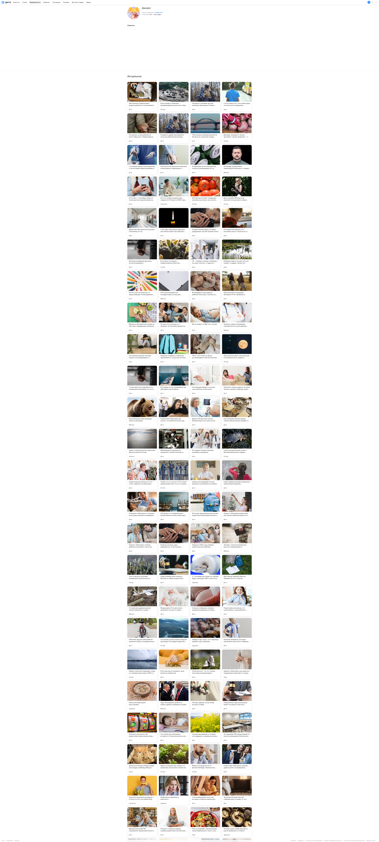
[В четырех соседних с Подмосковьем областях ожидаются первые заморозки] (174, 254)
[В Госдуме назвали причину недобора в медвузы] (205, 443)
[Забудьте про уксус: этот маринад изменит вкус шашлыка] (205, 633)
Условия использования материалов (354, 840)
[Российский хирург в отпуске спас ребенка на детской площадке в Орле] (205, 380)
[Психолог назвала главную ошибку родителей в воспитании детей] (174, 822)
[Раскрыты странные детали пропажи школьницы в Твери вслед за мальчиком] (205, 96)
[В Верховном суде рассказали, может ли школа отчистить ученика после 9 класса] (237, 696)
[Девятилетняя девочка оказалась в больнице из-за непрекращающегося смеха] (142, 223)
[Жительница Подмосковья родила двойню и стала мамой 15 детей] (142, 96)
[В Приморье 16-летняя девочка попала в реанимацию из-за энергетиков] (205, 160)
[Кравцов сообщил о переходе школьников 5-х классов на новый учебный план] (174, 349)
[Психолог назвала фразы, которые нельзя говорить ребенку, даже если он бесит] (237, 380)
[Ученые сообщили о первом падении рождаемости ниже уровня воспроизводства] (205, 601)
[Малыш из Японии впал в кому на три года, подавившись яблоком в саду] (142, 317)
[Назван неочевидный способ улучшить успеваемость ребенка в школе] (205, 475)
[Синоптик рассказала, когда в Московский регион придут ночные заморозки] (237, 443)
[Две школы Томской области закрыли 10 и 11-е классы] (237, 570)
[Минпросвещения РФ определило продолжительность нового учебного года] (142, 822)
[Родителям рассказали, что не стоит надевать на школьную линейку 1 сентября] (142, 475)
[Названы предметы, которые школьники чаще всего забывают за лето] (237, 633)
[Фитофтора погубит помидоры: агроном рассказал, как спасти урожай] (205, 191)
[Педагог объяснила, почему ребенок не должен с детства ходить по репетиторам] (142, 538)
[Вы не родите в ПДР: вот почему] (205, 317)
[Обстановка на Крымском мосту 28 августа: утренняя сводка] (205, 128)
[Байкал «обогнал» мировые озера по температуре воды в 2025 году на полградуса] (142, 664)
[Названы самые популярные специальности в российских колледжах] (237, 317)
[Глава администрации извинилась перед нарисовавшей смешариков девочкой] (237, 475)
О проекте (293, 840)
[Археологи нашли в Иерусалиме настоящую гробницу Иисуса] (142, 759)
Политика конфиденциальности (333, 840)
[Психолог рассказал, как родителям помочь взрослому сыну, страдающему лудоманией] (142, 727)
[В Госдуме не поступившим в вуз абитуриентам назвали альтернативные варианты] (174, 380)
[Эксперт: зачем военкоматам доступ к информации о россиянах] (237, 538)
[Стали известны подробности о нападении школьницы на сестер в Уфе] (142, 380)
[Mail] (3, 2)
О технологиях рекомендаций (313, 840)
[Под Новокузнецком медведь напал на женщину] (142, 412)
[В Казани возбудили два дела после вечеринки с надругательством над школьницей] (142, 254)
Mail (3, 840)
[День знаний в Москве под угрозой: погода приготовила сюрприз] (237, 191)
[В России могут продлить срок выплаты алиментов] (174, 664)
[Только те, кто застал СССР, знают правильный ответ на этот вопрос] (174, 475)
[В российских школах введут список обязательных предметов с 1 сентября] (237, 412)
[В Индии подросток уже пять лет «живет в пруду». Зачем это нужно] (237, 254)
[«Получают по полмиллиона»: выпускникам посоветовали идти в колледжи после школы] (174, 506)
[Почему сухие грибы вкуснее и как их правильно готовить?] (237, 822)
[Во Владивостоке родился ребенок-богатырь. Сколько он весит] (205, 286)
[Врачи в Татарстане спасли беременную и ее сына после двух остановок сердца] (205, 412)
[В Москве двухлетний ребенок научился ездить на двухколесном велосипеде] (142, 633)
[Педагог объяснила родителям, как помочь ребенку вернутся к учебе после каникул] (237, 506)
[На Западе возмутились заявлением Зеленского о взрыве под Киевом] (237, 160)
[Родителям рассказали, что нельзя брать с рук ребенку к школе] (237, 601)
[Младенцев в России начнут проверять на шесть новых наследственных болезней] (174, 601)
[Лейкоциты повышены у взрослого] (174, 790)
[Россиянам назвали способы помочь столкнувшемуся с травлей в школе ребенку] (142, 349)
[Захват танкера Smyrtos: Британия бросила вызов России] (142, 443)
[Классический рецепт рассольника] (142, 696)
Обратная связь (370, 840)
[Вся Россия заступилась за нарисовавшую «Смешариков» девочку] (142, 286)
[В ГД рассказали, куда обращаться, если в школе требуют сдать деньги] (174, 538)
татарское (159, 12)
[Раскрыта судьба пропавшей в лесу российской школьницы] (174, 128)
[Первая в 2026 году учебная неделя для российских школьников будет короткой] (205, 538)
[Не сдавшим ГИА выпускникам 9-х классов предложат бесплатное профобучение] (237, 727)
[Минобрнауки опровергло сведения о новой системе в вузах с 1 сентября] (174, 443)
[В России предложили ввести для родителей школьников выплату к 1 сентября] (205, 506)
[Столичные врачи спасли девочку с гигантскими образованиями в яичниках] (142, 160)
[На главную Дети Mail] (7, 2)
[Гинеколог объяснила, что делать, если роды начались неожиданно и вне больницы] (142, 506)
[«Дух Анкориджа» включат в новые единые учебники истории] (174, 696)
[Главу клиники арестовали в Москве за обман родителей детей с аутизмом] (174, 570)
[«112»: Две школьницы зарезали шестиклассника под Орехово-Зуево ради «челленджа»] (174, 223)
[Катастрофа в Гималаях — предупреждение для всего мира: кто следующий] (174, 96)
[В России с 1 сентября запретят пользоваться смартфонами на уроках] (142, 191)
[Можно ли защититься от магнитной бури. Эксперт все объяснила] (205, 759)
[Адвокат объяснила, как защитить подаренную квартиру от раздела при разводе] (237, 664)
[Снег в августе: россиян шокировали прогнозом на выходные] (142, 570)
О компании (9, 840)
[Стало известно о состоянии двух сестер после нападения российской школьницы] (237, 96)
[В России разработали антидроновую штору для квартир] (174, 286)
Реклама (16, 840)
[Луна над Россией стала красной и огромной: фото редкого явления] (237, 349)
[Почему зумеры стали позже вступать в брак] (205, 696)
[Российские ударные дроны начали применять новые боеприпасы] (142, 601)
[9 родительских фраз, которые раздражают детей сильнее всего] (205, 223)
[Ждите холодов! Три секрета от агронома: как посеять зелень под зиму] (174, 759)
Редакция (300, 840)
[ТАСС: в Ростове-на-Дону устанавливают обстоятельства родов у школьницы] (205, 349)
